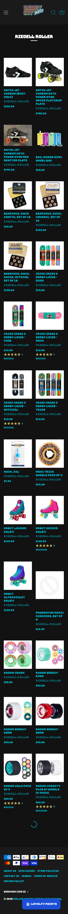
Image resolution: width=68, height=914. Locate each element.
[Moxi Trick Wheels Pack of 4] (50, 453)
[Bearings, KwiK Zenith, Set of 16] (18, 195)
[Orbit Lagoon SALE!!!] (18, 510)
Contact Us (11, 876)
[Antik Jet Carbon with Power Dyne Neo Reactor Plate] (18, 135)
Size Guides (27, 871)
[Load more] (34, 824)
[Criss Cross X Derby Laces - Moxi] (50, 315)
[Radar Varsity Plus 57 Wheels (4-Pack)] (50, 768)
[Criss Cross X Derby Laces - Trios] (50, 384)
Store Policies (48, 871)
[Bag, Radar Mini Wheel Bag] (50, 139)
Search (26, 876)
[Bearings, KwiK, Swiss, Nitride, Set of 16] (18, 255)
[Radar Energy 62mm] (18, 711)
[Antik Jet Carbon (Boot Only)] (18, 72)
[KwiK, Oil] (18, 453)
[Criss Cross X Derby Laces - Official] (18, 384)
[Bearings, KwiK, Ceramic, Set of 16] (50, 195)
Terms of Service (46, 876)
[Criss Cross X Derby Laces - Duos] (50, 255)
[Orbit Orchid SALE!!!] (50, 510)
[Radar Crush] (18, 654)
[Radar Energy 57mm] (50, 654)
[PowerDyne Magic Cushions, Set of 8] (50, 585)
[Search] (53, 13)
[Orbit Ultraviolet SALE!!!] (18, 576)
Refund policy (14, 881)
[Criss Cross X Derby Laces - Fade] (18, 315)
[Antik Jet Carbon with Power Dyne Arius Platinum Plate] (50, 72)
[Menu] (6, 12)
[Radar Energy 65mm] (50, 711)
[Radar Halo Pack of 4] (18, 768)
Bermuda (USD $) (15, 891)
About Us (10, 871)
